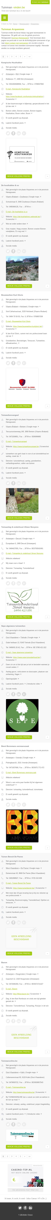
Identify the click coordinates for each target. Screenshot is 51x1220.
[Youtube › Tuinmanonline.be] (24, 1124)
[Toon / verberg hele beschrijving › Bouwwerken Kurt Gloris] (28, 334)
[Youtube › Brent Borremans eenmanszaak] (24, 805)
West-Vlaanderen (12, 868)
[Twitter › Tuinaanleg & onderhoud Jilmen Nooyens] (8, 583)
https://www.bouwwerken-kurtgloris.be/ (27, 326)
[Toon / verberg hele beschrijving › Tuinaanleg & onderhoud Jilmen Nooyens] (28, 563)
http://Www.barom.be (21, 994)
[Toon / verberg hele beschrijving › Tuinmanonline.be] (28, 1098)
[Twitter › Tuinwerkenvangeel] (8, 483)
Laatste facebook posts (16, 123)
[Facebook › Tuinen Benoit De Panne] (13, 922)
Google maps (26, 74)
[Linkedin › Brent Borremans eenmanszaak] (19, 805)
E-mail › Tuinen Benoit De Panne (18, 883)
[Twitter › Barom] (8, 1021)
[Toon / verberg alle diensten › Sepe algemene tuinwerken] (28, 673)
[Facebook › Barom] (13, 1021)
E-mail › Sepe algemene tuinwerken (19, 652)
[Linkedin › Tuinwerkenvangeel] (19, 483)
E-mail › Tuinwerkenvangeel (16, 441)
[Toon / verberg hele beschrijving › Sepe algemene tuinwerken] (28, 665)
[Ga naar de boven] (47, 176)
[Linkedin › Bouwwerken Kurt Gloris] (19, 363)
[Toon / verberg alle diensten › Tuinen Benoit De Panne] (28, 901)
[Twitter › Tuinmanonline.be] (8, 1124)
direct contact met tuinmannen (16, 43)
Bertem (23, 427)
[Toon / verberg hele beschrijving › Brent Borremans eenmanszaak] (28, 783)
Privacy (30, 1215)
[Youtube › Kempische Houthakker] (24, 133)
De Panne (24, 868)
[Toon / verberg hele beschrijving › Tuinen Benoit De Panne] (28, 894)
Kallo (22, 1072)
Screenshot (11, 99)
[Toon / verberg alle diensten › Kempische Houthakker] (28, 112)
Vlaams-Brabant (12, 197)
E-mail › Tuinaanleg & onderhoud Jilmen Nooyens (24, 553)
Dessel (18, 539)
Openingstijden (12, 679)
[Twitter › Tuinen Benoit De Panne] (8, 922)
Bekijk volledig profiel (18, 176)
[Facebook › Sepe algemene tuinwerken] (13, 694)
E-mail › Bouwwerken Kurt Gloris (18, 321)
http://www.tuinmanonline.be (23, 1092)
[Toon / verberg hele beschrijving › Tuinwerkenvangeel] (28, 455)
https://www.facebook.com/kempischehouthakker (24, 96)
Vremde (19, 758)
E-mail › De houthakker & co (16, 212)
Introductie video (34, 684)
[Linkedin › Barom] (19, 1021)
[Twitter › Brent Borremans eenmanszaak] (8, 805)
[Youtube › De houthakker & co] (24, 251)
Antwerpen (10, 74)
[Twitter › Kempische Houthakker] (8, 133)
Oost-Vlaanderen (12, 638)
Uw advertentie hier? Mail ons (25, 1190)
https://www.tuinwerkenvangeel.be (26, 446)
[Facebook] (25, 1208)
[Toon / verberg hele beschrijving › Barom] (28, 1000)
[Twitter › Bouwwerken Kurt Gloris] (8, 363)
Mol (17, 74)
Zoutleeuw (24, 197)
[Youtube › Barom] (24, 1021)
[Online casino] (25, 1165)
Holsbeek (23, 307)
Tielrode (24, 638)
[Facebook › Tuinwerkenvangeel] (13, 483)
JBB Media (23, 1215)
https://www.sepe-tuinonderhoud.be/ (26, 657)
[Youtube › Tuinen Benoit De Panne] (24, 922)
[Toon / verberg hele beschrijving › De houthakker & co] (28, 223)
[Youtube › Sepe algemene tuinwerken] (24, 694)
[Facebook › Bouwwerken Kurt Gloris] (13, 363)
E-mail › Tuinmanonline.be (16, 1087)
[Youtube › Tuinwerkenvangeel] (24, 483)
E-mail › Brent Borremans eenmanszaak (21, 773)
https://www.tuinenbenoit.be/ (23, 888)
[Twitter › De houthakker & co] (8, 251)
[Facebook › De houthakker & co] (13, 251)
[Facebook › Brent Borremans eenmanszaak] (13, 805)
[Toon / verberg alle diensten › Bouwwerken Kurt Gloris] (28, 342)
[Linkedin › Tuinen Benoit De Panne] (19, 922)
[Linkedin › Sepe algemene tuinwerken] (19, 694)
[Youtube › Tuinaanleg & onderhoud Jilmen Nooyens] (24, 583)
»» (29, 57)
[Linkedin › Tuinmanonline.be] (19, 1124)
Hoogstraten (20, 974)
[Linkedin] (30, 1208)
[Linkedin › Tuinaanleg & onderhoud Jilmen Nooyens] (19, 583)
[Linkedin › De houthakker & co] (19, 251)
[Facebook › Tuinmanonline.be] (13, 1124)
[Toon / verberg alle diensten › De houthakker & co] (28, 230)
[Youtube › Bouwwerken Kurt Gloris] (24, 363)
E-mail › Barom (11, 989)
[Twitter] (20, 1208)
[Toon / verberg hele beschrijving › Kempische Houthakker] (28, 105)
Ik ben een (40, 2)
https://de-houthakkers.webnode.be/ (26, 217)
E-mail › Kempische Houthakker (18, 89)
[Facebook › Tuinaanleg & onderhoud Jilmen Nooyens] (13, 583)
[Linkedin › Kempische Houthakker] (19, 133)
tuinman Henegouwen (20, 38)
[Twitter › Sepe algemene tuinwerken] (8, 694)
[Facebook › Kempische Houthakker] (13, 133)
